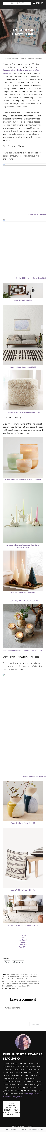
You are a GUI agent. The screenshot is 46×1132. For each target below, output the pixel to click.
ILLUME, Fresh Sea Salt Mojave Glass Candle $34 (23, 480)
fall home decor (13, 976)
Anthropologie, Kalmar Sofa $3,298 (23, 367)
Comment (35, 1024)
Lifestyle (15, 988)
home (4, 979)
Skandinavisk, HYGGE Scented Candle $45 (23, 601)
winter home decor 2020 (20, 986)
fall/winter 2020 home (28, 976)
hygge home (24, 981)
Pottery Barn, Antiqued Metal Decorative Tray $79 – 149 (23, 942)
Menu (39, 3)
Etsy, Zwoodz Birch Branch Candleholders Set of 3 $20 (23, 650)
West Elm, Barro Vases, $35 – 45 (23, 823)
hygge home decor (14, 983)
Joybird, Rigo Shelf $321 (23, 300)
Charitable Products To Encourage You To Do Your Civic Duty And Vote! (11, 1109)
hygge (16, 981)
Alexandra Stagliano (34, 58)
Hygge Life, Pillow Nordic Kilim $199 (23, 890)
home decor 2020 (14, 979)
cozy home (11, 974)
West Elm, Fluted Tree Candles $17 (23, 593)
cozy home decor (22, 974)
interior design (27, 983)
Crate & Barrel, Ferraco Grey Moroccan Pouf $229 (23, 412)
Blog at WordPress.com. (23, 1126)
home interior (26, 979)
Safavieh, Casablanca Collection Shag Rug (23, 925)
